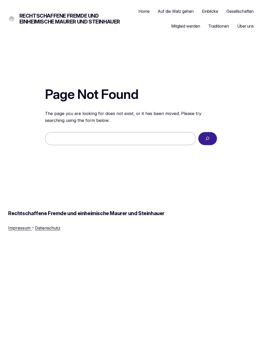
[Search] (207, 138)
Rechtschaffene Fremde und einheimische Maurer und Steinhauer (69, 19)
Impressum (20, 227)
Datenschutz (47, 227)
